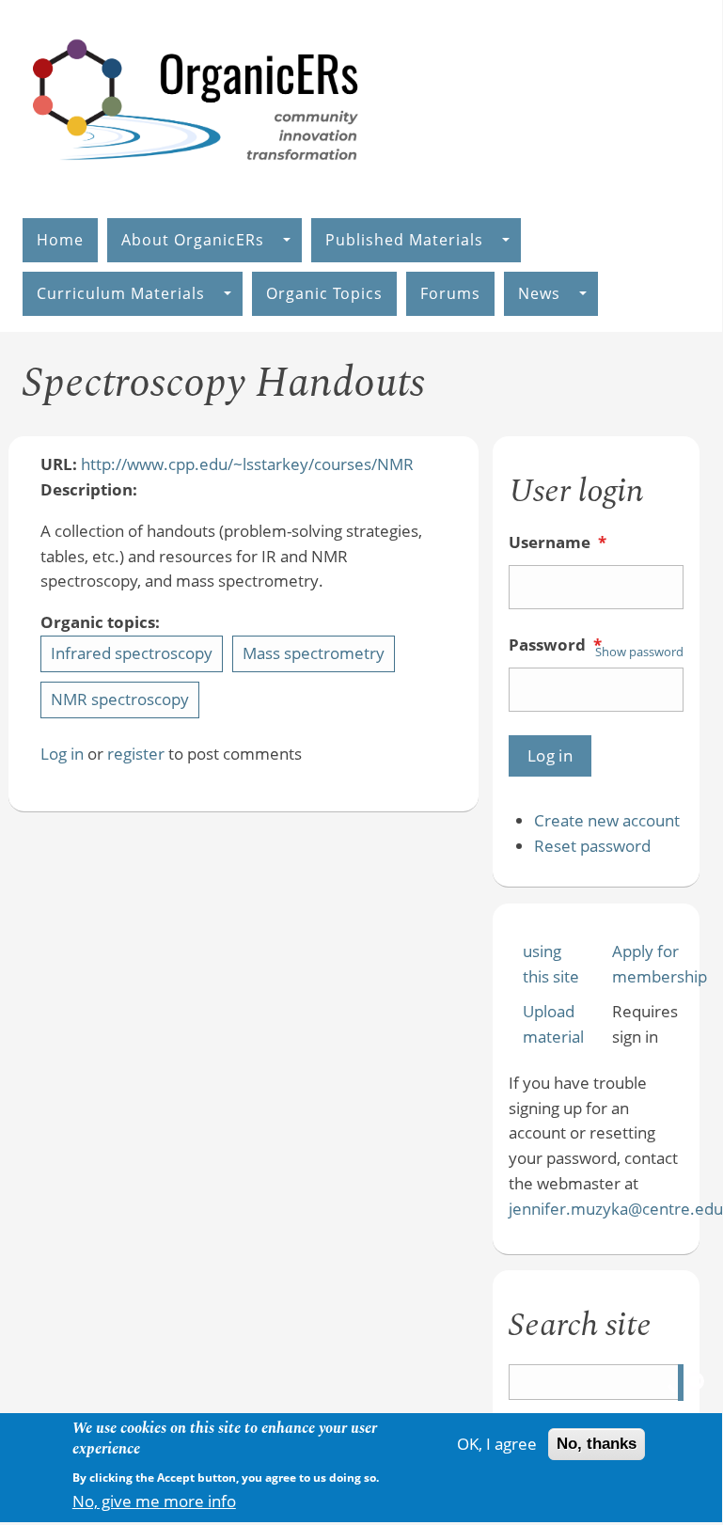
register (136, 753)
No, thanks (597, 1444)
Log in (62, 753)
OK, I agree (497, 1443)
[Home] (196, 180)
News (539, 293)
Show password (639, 651)
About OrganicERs (192, 239)
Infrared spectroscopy (131, 653)
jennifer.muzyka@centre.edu (616, 1208)
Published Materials (404, 239)
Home (60, 239)
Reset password (592, 846)
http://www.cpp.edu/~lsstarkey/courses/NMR (247, 464)
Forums (450, 293)
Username (557, 542)
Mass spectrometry (314, 653)
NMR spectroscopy (120, 699)
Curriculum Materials (121, 293)
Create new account (607, 820)
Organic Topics (324, 293)
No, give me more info (154, 1501)
